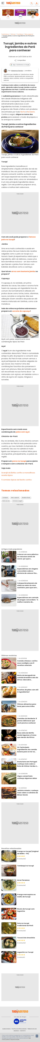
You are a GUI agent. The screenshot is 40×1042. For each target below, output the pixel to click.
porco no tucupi (19, 461)
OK (37, 1036)
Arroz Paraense (23, 880)
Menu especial (29, 34)
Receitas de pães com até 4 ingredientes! (27, 691)
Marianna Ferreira (17, 71)
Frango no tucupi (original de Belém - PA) (28, 852)
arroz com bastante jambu (23, 271)
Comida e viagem (18, 501)
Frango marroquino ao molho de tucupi (26, 895)
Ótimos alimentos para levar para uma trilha (26, 705)
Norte (22, 112)
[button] (37, 14)
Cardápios (20, 34)
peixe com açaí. (22, 432)
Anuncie (16, 1031)
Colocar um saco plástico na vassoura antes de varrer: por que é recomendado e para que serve (27, 556)
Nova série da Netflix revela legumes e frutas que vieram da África (26, 735)
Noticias (13, 34)
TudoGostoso (5, 34)
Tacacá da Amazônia (26, 938)
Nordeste (31, 112)
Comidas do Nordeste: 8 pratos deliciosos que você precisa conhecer (27, 720)
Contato (23, 1031)
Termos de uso (32, 1029)
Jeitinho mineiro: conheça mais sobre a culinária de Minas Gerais (27, 792)
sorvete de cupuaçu (21, 311)
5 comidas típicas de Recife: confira (16, 480)
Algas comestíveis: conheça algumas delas (27, 777)
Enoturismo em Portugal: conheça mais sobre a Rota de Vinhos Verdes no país (27, 764)
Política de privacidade (19, 1029)
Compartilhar (21, 60)
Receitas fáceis (26, 497)
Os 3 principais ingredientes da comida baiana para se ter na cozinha (27, 749)
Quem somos (6, 1029)
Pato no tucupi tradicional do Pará (25, 924)
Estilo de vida (6, 501)
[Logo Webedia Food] (20, 1021)
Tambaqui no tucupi (25, 866)
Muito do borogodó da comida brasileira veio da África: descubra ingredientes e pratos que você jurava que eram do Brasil (27, 677)
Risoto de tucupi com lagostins (26, 910)
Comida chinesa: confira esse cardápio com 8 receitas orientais (27, 663)
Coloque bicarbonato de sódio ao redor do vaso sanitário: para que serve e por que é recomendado (27, 585)
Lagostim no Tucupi (25, 952)
